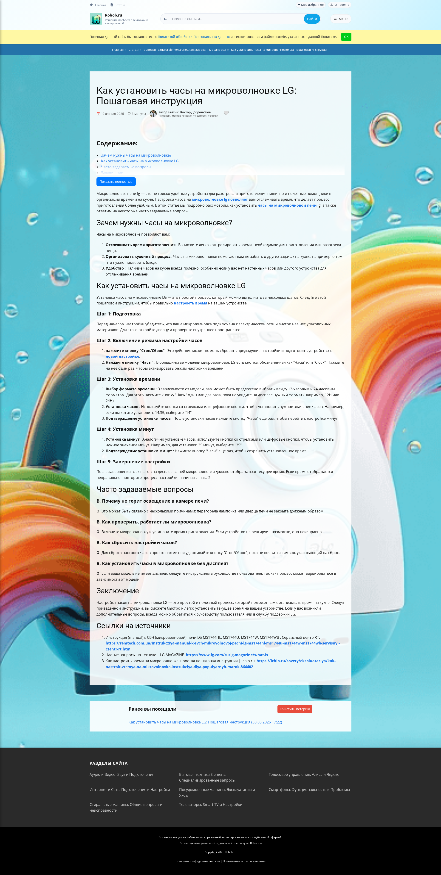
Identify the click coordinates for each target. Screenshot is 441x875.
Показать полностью (116, 181)
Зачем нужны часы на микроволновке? (136, 155)
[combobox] (240, 18)
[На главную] (96, 18)
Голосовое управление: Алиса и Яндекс (304, 774)
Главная (100, 5)
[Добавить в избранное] (226, 113)
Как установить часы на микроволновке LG (140, 160)
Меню (343, 19)
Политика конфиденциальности (197, 861)
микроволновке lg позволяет (220, 199)
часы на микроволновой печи (287, 205)
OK (346, 36)
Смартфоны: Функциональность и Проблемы (309, 789)
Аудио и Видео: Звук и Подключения (122, 774)
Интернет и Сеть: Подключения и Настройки (130, 789)
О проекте (342, 5)
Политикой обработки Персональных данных (194, 36)
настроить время (190, 303)
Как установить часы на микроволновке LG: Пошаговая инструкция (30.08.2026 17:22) (205, 722)
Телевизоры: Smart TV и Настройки (210, 804)
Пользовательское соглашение (244, 861)
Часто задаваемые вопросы (126, 166)
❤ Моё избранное (311, 5)
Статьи (120, 5)
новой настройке (122, 356)
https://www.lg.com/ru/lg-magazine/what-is (227, 654)
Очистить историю (295, 709)
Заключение (112, 172)
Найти (312, 19)
